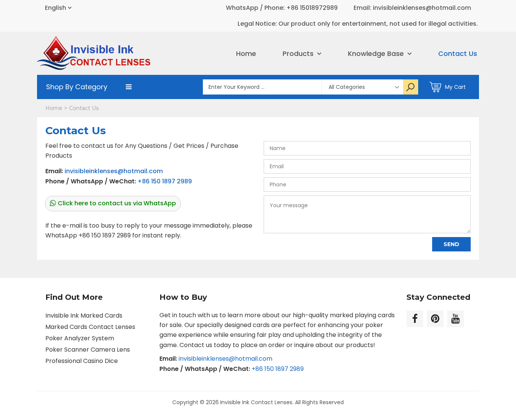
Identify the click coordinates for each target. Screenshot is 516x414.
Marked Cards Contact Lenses (90, 327)
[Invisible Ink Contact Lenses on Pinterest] (435, 318)
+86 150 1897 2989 (164, 181)
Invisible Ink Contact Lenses (256, 402)
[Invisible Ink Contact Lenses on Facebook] (414, 318)
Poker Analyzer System (79, 338)
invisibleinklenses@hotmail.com (114, 171)
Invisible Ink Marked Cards (83, 315)
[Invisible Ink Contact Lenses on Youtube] (455, 318)
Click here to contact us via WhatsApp (117, 203)
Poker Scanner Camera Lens (87, 349)
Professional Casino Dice (81, 361)
